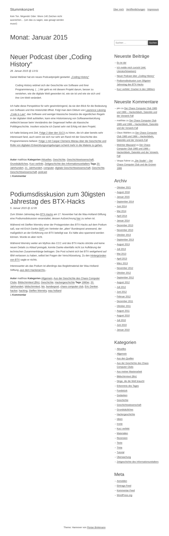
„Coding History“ (80, 77)
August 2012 (123, 282)
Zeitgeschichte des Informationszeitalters (67, 163)
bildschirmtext (32, 286)
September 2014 (125, 201)
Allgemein (46, 278)
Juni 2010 (122, 325)
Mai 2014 (121, 211)
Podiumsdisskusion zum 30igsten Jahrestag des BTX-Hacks (57, 198)
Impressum (153, 9)
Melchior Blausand (126, 145)
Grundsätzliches (19, 163)
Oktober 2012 (124, 272)
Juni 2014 (122, 206)
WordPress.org (124, 495)
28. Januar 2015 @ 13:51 (24, 70)
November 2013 (125, 230)
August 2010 (123, 315)
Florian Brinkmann (96, 527)
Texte (119, 442)
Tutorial (120, 452)
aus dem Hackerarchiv (32, 270)
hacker (13, 290)
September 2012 (125, 277)
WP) (42, 228)
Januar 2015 (123, 197)
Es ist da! (121, 62)
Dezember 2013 (125, 225)
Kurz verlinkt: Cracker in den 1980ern (136, 89)
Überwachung (124, 457)
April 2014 (122, 216)
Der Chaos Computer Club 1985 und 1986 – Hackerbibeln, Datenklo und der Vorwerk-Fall (137, 112)
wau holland (54, 290)
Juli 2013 (121, 249)
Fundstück (122, 390)
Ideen (120, 419)
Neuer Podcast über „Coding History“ (136, 76)
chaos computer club (71, 286)
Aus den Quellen (125, 358)
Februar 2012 (124, 296)
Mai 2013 (121, 253)
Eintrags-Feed (124, 485)
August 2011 (123, 310)
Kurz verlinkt (36, 163)
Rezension (122, 438)
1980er (85, 282)
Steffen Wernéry (38, 290)
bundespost (52, 286)
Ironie (120, 424)
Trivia (119, 447)
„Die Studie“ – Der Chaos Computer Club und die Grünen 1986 (136, 164)
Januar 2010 (123, 329)
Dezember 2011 (125, 301)
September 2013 (125, 239)
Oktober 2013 (124, 235)
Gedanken (122, 395)
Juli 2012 (121, 287)
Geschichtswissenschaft (80, 159)
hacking (23, 290)
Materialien (122, 433)
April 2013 (122, 258)
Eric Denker (91, 286)
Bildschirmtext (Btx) (29, 282)
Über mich (118, 9)
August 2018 (123, 192)
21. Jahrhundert (33, 167)
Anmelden (122, 481)
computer (48, 167)
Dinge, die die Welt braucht (130, 381)
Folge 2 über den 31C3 (52, 132)
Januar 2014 (123, 220)
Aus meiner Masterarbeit (129, 371)
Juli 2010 (121, 320)
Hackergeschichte (65, 282)
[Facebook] (29, 519)
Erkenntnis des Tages (128, 386)
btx (43, 286)
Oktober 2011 (124, 306)
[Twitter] (13, 519)
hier (78, 218)
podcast (42, 172)
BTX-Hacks (46, 214)
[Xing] (21, 519)
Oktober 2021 (124, 187)
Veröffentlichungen (135, 9)
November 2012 (125, 268)
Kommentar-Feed (126, 490)
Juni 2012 (122, 291)
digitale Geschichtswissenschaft (72, 167)
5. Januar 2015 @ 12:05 (23, 208)
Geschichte (59, 159)
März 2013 (122, 263)
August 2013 (123, 244)
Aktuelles (46, 159)
